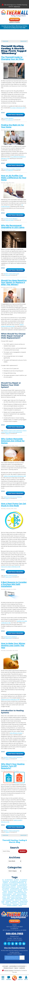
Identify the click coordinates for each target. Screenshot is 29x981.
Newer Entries (23, 41)
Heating (7, 433)
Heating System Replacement (15, 432)
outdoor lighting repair (14, 273)
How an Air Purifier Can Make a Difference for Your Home (13, 178)
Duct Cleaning (5, 888)
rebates (7, 902)
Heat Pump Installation (8, 899)
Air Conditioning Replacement (16, 882)
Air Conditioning (9, 119)
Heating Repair (6, 895)
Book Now (14, 19)
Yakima (20, 905)
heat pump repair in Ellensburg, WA (10, 566)
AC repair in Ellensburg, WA (17, 107)
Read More (17, 6)
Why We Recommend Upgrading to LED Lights (12, 226)
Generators (10, 892)
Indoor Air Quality (9, 220)
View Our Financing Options (14, 948)
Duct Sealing (23, 888)
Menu (2, 979)
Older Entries (5, 41)
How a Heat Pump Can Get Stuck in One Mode (13, 505)
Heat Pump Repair (13, 575)
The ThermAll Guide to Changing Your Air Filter (12, 58)
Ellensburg (11, 118)
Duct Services (5, 889)
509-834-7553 (14, 978)
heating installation (21, 894)
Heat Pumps (8, 577)
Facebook (5, 943)
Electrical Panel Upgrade (16, 889)
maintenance (15, 901)
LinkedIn (23, 943)
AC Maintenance (9, 879)
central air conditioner (22, 887)
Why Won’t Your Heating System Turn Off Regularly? (12, 766)
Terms (23, 959)
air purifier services (8, 218)
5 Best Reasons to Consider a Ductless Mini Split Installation (14, 584)
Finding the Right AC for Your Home (12, 126)
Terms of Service (15, 958)
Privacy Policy (10, 958)
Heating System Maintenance (15, 430)
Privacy (21, 959)
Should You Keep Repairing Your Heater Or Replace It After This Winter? (14, 282)
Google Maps (16, 943)
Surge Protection (7, 904)
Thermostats (15, 904)
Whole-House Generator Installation (17, 904)
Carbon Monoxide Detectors (10, 496)
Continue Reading (15, 115)
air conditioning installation (10, 169)
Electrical (8, 275)
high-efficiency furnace (16, 733)
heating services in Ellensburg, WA (10, 699)
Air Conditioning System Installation (14, 883)
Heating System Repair (14, 830)
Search (22, 851)
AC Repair (6, 118)
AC (3, 879)
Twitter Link (3, 112)
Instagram (20, 943)
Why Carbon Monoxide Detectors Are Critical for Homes (13, 441)
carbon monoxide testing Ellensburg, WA (15, 476)
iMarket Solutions (8, 970)
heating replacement (16, 895)
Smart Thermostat (22, 902)
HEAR (14, 894)
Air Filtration (13, 885)
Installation (8, 901)
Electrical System (12, 891)
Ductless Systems (8, 636)
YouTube (12, 943)
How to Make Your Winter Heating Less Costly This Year (13, 645)
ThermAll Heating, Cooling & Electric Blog (14, 841)
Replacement (13, 902)
